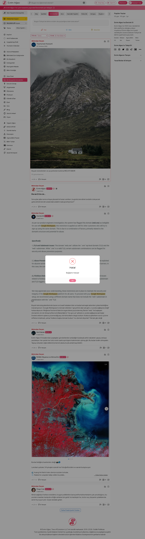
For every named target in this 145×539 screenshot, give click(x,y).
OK (72, 280)
